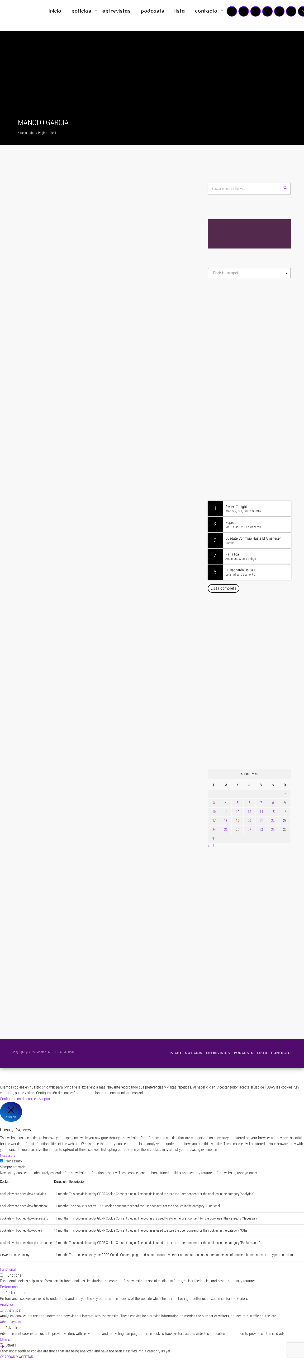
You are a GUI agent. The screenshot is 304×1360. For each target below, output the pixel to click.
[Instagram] (279, 11)
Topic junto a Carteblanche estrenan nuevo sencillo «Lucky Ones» (256, 742)
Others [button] (5, 1339)
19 (237, 820)
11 (226, 812)
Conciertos (34, 532)
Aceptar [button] (44, 1099)
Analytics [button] (7, 1304)
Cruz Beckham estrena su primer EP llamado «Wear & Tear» (256, 645)
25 (226, 829)
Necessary (13, 1161)
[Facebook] (291, 11)
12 (237, 812)
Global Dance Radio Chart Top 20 (252, 397)
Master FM (222, 324)
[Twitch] (255, 11)
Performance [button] (9, 1287)
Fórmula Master (229, 333)
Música (32, 290)
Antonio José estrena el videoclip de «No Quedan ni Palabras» (256, 693)
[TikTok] (267, 11)
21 (261, 820)
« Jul (211, 846)
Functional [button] (8, 1269)
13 (249, 812)
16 (284, 812)
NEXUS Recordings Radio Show (251, 445)
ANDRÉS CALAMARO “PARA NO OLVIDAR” (86, 960)
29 (273, 829)
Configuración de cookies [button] (19, 1099)
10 (214, 812)
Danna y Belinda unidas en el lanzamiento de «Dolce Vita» (251, 669)
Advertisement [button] (10, 1322)
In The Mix (237, 469)
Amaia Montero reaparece (63, 784)
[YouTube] (232, 11)
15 (273, 812)
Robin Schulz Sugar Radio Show (252, 421)
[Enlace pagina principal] (18, 11)
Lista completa (224, 588)
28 (261, 829)
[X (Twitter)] (243, 11)
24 (214, 829)
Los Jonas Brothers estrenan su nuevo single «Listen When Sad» (258, 621)
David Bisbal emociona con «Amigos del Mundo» (256, 718)
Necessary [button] (7, 1155)
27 (249, 829)
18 (226, 820)
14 (261, 812)
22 (273, 820)
